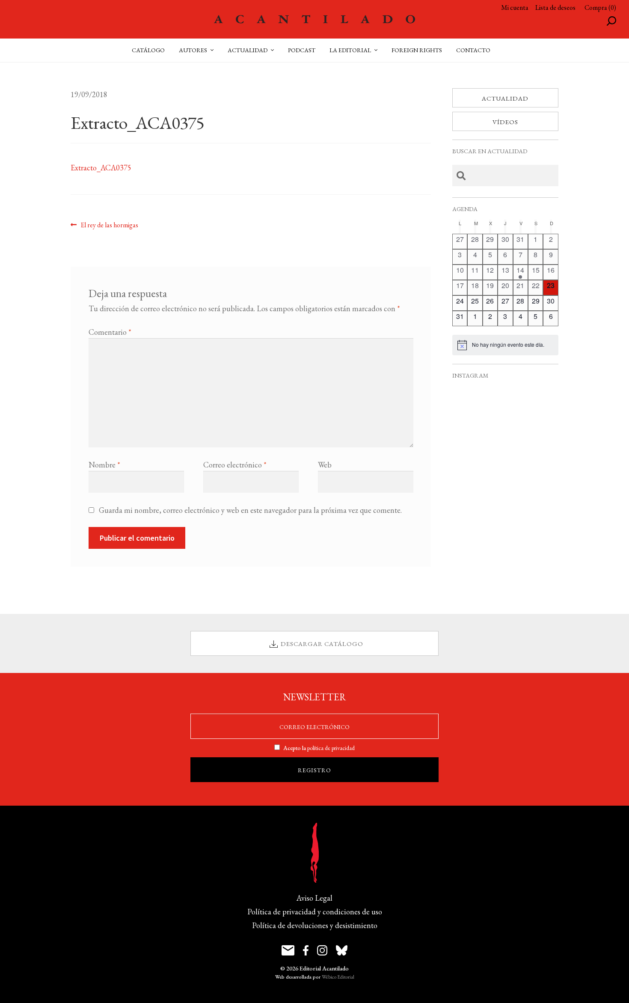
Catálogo (148, 50)
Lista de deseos (555, 7)
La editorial (350, 50)
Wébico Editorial (338, 976)
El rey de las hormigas (109, 224)
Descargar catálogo (322, 644)
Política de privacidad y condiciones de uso (314, 912)
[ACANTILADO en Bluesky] (341, 950)
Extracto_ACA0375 (101, 168)
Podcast (301, 50)
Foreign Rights (417, 50)
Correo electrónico (235, 465)
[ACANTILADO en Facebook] (306, 950)
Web (325, 465)
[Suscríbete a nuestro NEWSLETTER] (288, 950)
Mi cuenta (514, 7)
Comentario (110, 332)
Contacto (473, 50)
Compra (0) (600, 7)
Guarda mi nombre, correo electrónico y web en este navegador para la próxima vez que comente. (250, 510)
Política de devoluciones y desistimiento (314, 925)
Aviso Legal (314, 898)
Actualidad (505, 98)
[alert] (505, 345)
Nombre (104, 465)
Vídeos (505, 122)
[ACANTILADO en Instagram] (322, 950)
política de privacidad (331, 748)
